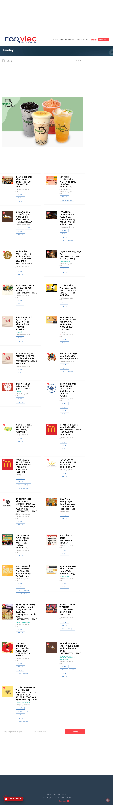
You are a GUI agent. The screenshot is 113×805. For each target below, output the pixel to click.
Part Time (21, 198)
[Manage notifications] (108, 800)
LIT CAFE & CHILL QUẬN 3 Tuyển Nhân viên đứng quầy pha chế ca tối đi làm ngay (67, 218)
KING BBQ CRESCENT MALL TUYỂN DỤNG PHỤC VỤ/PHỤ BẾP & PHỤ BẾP (22, 649)
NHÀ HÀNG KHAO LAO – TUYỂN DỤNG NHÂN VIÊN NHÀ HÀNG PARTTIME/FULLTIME (70, 648)
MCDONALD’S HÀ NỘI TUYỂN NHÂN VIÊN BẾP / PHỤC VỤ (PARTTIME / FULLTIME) (23, 466)
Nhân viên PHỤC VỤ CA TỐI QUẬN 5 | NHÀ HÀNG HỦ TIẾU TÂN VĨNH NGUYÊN (23, 323)
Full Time (20, 194)
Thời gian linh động (67, 240)
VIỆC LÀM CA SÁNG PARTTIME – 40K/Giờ (66, 539)
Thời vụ (20, 201)
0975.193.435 (66, 798)
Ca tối (28, 228)
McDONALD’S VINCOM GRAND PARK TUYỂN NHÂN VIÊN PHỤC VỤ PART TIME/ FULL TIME (67, 324)
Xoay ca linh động (67, 200)
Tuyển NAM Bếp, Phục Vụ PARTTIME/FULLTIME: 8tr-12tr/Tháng (70, 255)
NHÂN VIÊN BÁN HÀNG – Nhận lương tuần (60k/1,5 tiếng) (67, 570)
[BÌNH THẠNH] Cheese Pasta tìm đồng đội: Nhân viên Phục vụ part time (23, 571)
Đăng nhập (103, 39)
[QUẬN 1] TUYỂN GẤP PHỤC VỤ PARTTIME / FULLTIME (23, 428)
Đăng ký (94, 39)
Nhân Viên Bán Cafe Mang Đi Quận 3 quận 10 (23, 386)
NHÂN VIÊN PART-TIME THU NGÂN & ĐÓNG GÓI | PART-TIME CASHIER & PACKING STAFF (23, 257)
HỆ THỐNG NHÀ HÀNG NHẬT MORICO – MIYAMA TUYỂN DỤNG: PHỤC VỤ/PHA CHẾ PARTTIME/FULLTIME (26, 505)
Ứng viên (71, 39)
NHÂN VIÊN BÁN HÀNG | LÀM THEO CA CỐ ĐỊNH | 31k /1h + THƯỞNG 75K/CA (67, 390)
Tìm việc (54, 39)
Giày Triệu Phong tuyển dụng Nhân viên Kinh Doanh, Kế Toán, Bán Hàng (67, 504)
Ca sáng (20, 228)
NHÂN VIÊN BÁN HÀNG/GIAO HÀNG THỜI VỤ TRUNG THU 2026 (23, 182)
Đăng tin (63, 39)
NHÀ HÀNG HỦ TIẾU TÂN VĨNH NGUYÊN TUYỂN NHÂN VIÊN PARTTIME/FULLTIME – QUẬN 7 (26, 359)
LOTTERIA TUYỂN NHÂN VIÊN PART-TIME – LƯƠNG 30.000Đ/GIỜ (67, 182)
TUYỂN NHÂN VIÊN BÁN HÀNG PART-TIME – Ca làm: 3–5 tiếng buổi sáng (67, 290)
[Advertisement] (56, 16)
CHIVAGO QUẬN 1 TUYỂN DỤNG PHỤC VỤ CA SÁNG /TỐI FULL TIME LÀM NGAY (23, 217)
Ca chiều (64, 230)
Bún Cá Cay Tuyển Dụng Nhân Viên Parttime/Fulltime (68, 356)
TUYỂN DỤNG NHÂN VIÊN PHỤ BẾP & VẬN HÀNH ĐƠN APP (67, 463)
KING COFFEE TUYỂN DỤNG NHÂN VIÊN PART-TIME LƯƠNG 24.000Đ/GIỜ (22, 541)
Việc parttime (62, 794)
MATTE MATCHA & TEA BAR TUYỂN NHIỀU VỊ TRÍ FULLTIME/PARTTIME (26, 289)
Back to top (62, 801)
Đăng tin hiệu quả (82, 39)
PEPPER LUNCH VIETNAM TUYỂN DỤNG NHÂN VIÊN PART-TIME (67, 610)
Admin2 (9, 61)
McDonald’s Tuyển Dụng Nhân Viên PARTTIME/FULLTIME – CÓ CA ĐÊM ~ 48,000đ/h (70, 430)
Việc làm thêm (51, 794)
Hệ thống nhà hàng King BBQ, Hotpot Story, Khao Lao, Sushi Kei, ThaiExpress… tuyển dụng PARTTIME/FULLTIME (26, 612)
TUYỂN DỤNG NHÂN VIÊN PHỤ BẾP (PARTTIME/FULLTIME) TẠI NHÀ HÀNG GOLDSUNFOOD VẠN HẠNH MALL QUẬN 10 (27, 693)
